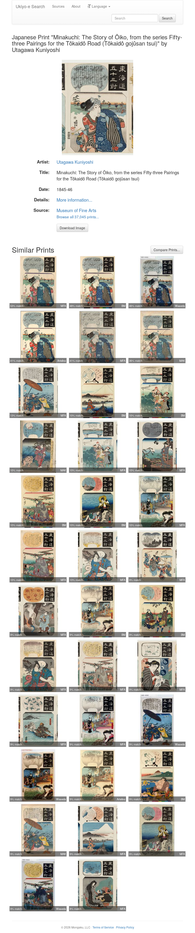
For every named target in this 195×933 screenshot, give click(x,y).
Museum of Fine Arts (76, 210)
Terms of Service (103, 927)
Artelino (61, 360)
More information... (74, 200)
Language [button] (99, 6)
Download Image (72, 227)
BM (123, 306)
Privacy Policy (125, 927)
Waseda (180, 306)
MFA (63, 306)
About (76, 6)
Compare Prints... (167, 249)
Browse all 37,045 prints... (78, 216)
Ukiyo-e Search (30, 6)
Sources (58, 6)
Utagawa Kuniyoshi (75, 162)
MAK (182, 360)
